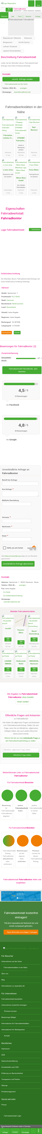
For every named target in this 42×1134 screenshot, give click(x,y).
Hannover (10, 300)
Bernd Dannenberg (34, 632)
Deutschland (11, 307)
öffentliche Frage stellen (22, 755)
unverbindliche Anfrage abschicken (18, 564)
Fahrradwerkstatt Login (12, 1116)
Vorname (5, 517)
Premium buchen (10, 1011)
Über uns (4, 974)
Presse (4, 1105)
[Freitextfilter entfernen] (31, 3)
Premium (37, 109)
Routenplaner (35, 229)
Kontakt (17, 332)
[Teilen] (33, 1131)
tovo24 (8, 628)
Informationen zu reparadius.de (13, 986)
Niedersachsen (17, 304)
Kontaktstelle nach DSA (10, 1067)
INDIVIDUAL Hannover (34, 662)
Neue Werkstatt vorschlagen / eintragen (22, 932)
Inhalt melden (23, 702)
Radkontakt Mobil (21, 662)
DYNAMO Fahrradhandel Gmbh (21, 140)
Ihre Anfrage (7, 489)
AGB (3, 1055)
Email (4, 536)
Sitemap (4, 1085)
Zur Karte (6, 592)
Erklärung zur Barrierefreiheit (12, 1073)
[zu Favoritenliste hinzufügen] (3, 21)
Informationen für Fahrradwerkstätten (15, 1023)
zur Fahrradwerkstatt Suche (2, 10)
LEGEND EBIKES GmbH (8, 663)
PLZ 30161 (16, 297)
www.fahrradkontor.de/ (22, 92)
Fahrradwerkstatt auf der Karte (16, 84)
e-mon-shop (8, 170)
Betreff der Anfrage (9, 480)
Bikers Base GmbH (21, 179)
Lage (12, 16)
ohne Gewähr (28, 697)
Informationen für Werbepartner (13, 1029)
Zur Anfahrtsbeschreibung (12, 596)
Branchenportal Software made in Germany (15, 1128)
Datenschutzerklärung (12, 556)
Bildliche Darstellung (10, 500)
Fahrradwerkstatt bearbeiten (11, 999)
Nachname (6, 526)
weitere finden (21, 808)
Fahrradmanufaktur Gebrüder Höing (8, 137)
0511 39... (13, 88)
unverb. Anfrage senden (22, 79)
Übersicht (4, 16)
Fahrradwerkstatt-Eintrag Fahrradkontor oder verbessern (8, 857)
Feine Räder (34, 170)
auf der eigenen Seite (22, 856)
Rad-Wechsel (34, 128)
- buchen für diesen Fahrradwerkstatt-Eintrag (36, 856)
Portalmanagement (8, 1092)
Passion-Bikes (21, 631)
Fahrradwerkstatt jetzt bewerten (23, 370)
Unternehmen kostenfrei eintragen (14, 1005)
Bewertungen (30, 16)
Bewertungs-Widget (8, 1017)
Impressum (5, 1049)
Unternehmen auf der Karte (11, 961)
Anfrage (37, 16)
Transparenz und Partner (10, 1079)
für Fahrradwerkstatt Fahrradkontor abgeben (7, 810)
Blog (3, 980)
